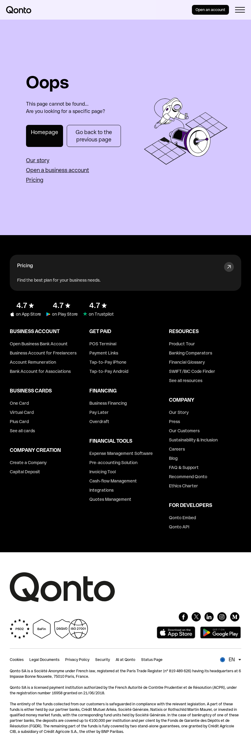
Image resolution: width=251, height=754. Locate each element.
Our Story (179, 412)
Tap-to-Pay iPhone (107, 362)
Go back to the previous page (94, 136)
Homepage (44, 132)
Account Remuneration (33, 362)
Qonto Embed (182, 517)
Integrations (101, 490)
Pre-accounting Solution (113, 462)
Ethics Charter (183, 485)
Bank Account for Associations (40, 371)
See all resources (185, 380)
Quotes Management (110, 499)
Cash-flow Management (113, 480)
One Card (19, 403)
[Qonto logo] (18, 9)
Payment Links (103, 353)
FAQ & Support (184, 467)
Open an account (210, 10)
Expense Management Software (121, 453)
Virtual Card (22, 412)
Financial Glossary (187, 362)
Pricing (34, 180)
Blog (173, 458)
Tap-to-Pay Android (108, 371)
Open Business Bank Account (39, 343)
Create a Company (28, 462)
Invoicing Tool (102, 471)
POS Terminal (102, 343)
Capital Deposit (25, 471)
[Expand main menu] (240, 10)
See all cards (22, 430)
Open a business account (57, 170)
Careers (177, 449)
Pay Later (99, 412)
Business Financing (108, 403)
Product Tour (182, 343)
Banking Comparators (190, 353)
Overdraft (99, 421)
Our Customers (184, 430)
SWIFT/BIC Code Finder (192, 371)
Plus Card (19, 421)
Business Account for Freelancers (43, 353)
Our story (37, 160)
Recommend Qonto (188, 476)
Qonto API (179, 526)
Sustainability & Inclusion (193, 439)
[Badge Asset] (183, 616)
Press (174, 421)
